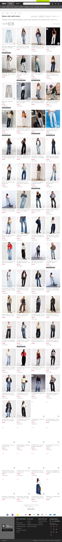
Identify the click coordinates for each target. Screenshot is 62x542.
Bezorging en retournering (21, 524)
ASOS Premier (18, 528)
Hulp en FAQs (53, 0)
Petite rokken (55, 16)
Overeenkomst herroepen (20, 526)
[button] (51, 526)
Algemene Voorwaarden (50, 540)
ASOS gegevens (35, 540)
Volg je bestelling (19, 522)
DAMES (10, 3)
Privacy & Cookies (42, 540)
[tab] (4, 6)
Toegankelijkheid (57, 540)
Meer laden (31, 509)
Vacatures (29, 522)
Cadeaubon (40, 522)
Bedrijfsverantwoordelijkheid (32, 524)
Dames (7, 13)
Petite (15, 13)
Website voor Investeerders (32, 526)
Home (3, 13)
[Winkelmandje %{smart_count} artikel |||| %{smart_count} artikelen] (58, 3)
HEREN (17, 3)
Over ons (29, 521)
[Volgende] (59, 16)
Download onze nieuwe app (43, 0)
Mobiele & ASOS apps (42, 521)
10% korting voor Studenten (21, 530)
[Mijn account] (52, 3)
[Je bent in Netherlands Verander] (58, 1)
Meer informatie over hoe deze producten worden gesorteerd (30, 26)
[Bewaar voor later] (14, 43)
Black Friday (40, 524)
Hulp (17, 521)
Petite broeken (34, 16)
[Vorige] (29, 16)
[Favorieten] (55, 3)
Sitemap (17, 531)
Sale (11, 13)
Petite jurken (48, 16)
